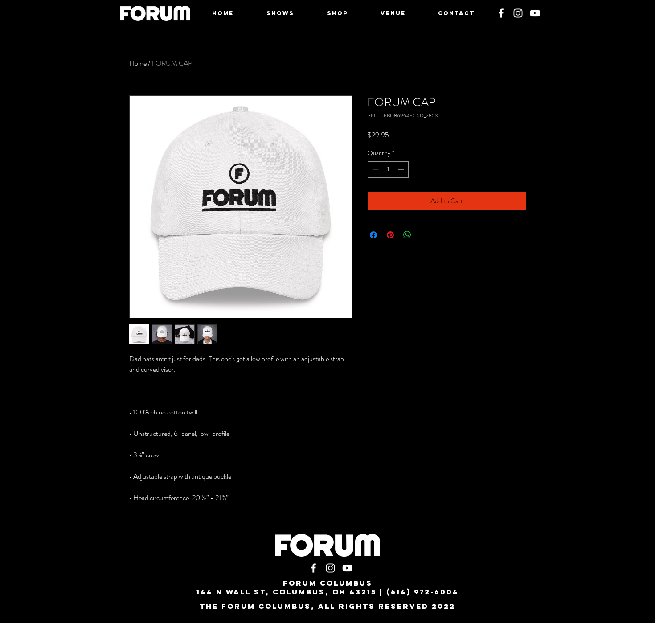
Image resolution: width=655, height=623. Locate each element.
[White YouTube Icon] (535, 13)
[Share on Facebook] (373, 235)
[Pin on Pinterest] (390, 235)
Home (138, 63)
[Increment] (401, 169)
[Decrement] (374, 169)
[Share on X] (424, 235)
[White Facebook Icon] (501, 13)
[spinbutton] (388, 169)
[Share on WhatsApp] (407, 235)
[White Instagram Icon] (518, 13)
